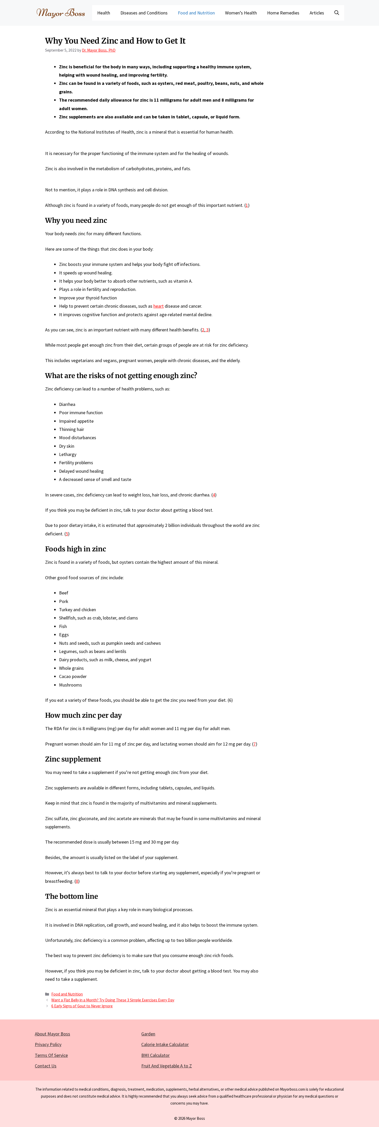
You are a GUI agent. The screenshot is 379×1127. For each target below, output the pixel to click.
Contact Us (45, 1066)
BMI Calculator (155, 1055)
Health (103, 13)
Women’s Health (241, 13)
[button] (336, 13)
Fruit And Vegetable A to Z (166, 1066)
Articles (317, 13)
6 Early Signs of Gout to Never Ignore (82, 1005)
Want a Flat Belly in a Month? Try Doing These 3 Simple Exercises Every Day (112, 1000)
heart (158, 306)
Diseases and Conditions (144, 13)
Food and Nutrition (196, 13)
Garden (148, 1034)
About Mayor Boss (52, 1034)
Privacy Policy (48, 1044)
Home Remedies (283, 13)
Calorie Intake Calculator (165, 1044)
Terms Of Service (51, 1055)
